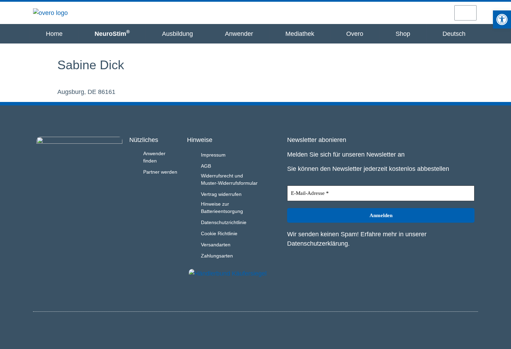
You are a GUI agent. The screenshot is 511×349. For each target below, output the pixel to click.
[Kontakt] (440, 12)
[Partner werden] (416, 12)
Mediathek (299, 33)
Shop (403, 33)
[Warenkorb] (465, 13)
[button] (502, 19)
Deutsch (454, 33)
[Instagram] (460, 329)
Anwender (239, 33)
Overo (354, 33)
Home (54, 33)
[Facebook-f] (471, 329)
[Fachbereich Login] (391, 12)
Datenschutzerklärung (317, 243)
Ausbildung (177, 33)
